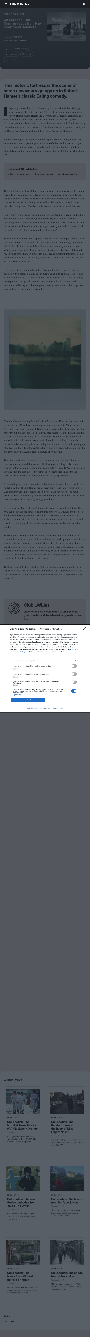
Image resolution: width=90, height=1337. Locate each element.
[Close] (85, 629)
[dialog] (45, 669)
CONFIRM (28, 700)
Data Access (45, 708)
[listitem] (45, 661)
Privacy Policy (58, 708)
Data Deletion (32, 708)
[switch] (74, 666)
